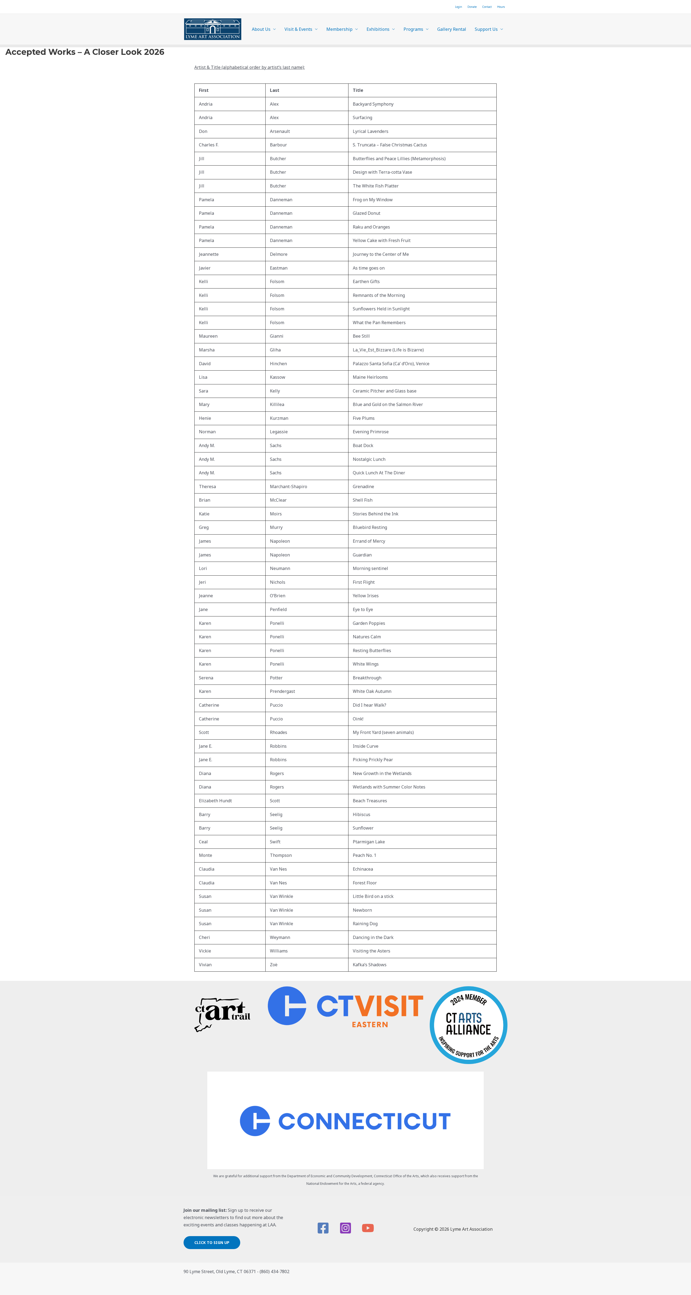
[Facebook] (323, 1228)
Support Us (486, 29)
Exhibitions (378, 29)
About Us (261, 29)
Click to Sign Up (211, 1242)
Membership (339, 29)
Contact (487, 7)
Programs (413, 29)
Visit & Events (298, 29)
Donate (472, 7)
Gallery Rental (451, 29)
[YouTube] (368, 1228)
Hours (501, 7)
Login (458, 7)
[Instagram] (345, 1228)
